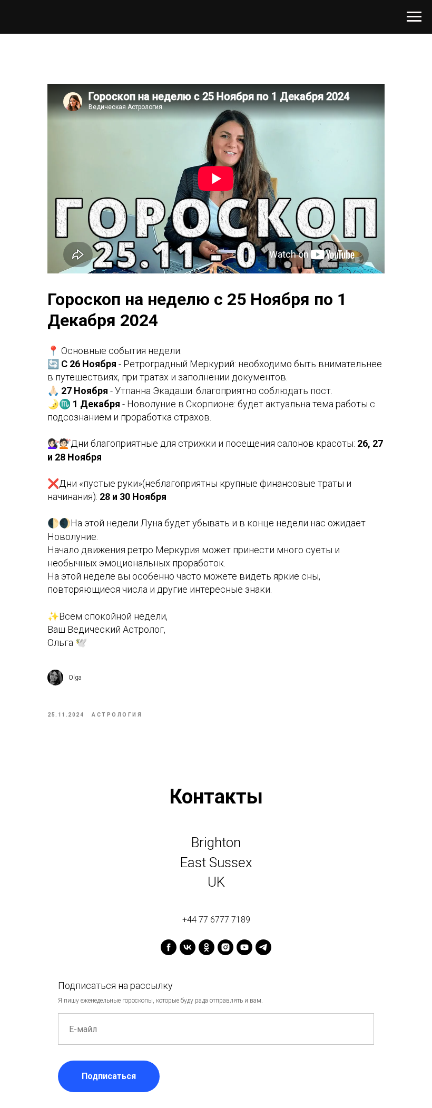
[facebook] (168, 947)
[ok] (206, 947)
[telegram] (263, 947)
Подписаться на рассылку (115, 985)
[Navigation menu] (414, 17)
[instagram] (225, 947)
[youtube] (244, 947)
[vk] (187, 947)
